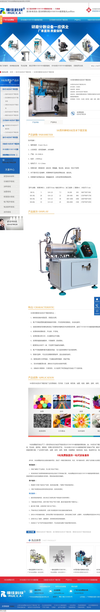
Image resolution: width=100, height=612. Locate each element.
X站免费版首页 (9, 580)
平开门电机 (45, 607)
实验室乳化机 (78, 66)
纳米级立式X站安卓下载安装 (11, 127)
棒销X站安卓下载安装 (44, 532)
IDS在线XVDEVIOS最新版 (29, 580)
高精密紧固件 (82, 605)
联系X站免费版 (60, 586)
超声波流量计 (62, 607)
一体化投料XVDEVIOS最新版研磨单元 (40, 569)
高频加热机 (81, 607)
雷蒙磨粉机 (72, 607)
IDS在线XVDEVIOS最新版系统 (31, 20)
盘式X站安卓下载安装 (11, 112)
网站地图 (74, 586)
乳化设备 (24, 66)
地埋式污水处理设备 (34, 607)
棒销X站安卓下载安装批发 (82, 532)
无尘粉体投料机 (47, 605)
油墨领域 (7, 192)
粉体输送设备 (14, 66)
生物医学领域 (9, 181)
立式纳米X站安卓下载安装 (58, 20)
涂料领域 (7, 186)
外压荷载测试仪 (93, 605)
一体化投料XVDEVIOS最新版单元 (62, 569)
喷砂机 (89, 607)
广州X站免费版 (8, 20)
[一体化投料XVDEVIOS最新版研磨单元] (37, 556)
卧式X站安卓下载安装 (23, 72)
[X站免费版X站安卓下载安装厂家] (12, 14)
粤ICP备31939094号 (65, 597)
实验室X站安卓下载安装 (11, 144)
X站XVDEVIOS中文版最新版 (87, 580)
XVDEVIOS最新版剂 (60, 605)
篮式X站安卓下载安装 (10, 137)
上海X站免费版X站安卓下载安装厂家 (28, 605)
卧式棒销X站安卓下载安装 (11, 99)
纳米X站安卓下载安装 (11, 94)
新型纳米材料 (9, 176)
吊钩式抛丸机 (21, 607)
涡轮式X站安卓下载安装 (11, 106)
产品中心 (78, 20)
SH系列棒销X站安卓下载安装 (44, 72)
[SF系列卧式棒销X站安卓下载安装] (83, 556)
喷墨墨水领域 (9, 197)
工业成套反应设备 (9, 155)
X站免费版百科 (45, 586)
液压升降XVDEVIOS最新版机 (39, 66)
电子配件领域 (9, 202)
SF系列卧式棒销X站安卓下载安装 (85, 569)
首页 (11, 72)
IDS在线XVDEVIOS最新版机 (62, 66)
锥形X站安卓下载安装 (11, 115)
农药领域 (7, 212)
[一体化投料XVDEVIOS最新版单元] (60, 556)
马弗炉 (54, 607)
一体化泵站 (72, 605)
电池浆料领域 (9, 207)
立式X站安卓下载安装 (11, 132)
